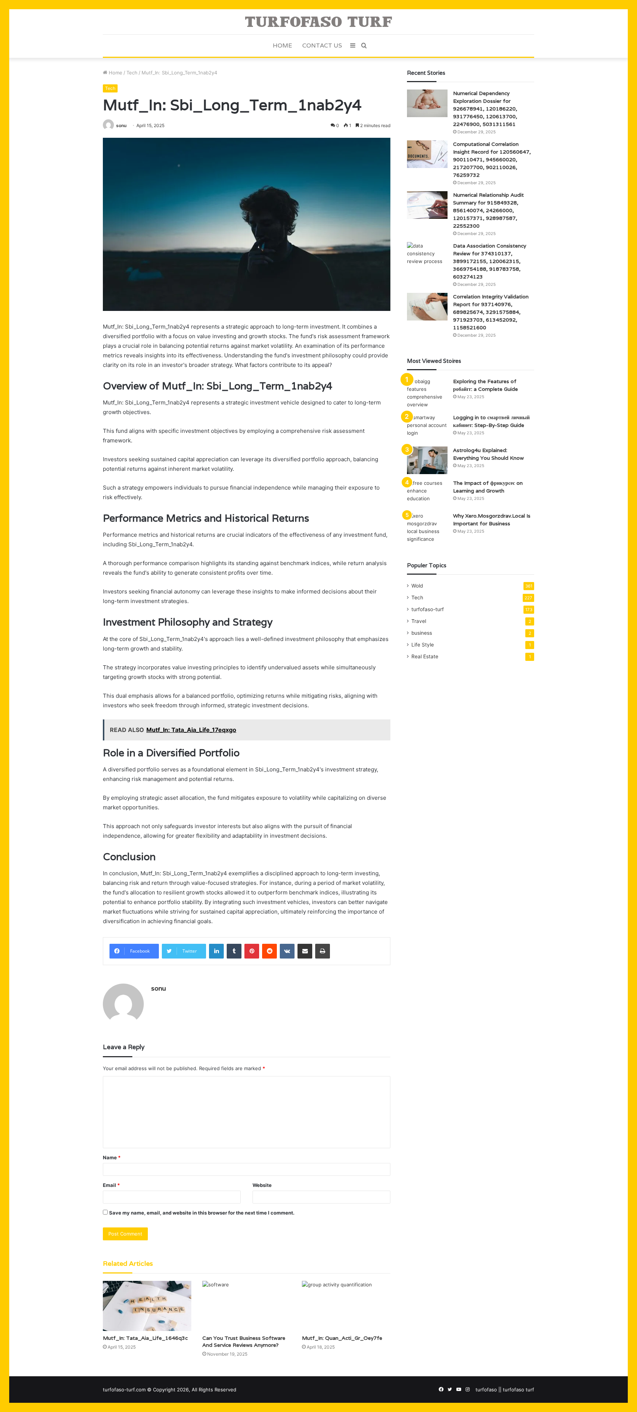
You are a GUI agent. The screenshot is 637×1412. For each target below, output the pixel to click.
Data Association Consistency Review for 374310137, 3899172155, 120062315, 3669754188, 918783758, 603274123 (489, 261)
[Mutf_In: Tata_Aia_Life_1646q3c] (147, 1306)
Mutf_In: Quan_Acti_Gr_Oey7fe (342, 1338)
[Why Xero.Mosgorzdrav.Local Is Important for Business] (427, 527)
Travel (418, 621)
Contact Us (322, 45)
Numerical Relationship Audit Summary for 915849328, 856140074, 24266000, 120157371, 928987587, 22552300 (488, 210)
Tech (132, 73)
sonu (121, 125)
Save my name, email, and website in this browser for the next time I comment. (202, 1213)
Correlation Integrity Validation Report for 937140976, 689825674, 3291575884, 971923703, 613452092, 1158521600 (491, 312)
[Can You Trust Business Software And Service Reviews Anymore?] (246, 1306)
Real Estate (424, 656)
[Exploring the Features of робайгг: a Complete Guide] (427, 393)
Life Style (422, 645)
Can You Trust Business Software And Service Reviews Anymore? (243, 1341)
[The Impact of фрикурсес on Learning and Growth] (427, 493)
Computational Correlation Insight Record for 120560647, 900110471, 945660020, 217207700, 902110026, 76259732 (492, 159)
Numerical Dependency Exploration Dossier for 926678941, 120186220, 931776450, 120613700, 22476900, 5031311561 (485, 108)
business (421, 633)
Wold (417, 586)
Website (262, 1185)
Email (111, 1185)
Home (282, 45)
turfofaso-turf (427, 609)
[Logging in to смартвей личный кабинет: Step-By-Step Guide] (427, 427)
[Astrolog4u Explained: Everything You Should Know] (427, 460)
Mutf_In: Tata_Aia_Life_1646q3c (145, 1338)
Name (112, 1157)
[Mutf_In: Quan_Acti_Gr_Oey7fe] (346, 1306)
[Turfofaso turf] (318, 22)
